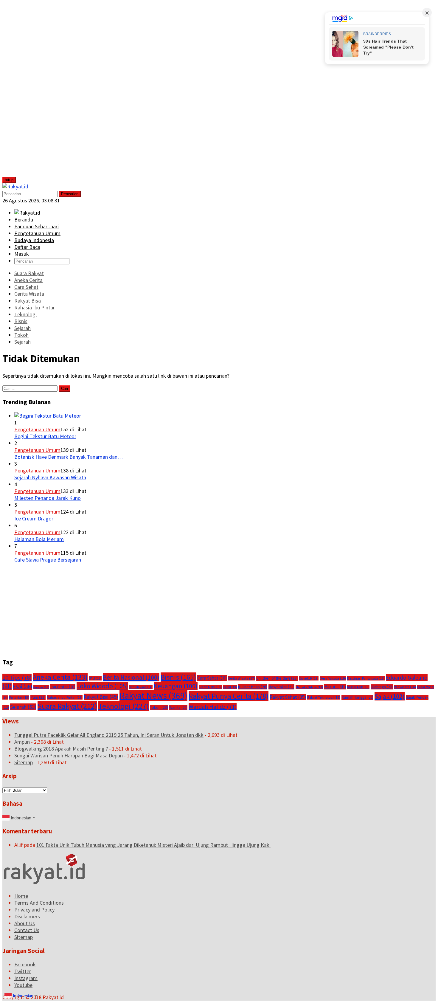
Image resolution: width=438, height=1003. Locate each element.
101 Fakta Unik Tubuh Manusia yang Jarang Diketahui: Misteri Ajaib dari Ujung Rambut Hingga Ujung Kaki (153, 844)
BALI (95, 678)
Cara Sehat (212, 678)
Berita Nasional (131, 677)
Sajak (390, 696)
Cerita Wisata (241, 678)
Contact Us (26, 930)
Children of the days (277, 678)
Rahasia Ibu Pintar (65, 697)
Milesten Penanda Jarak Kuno (47, 497)
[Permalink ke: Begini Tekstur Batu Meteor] (47, 415)
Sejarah (23, 706)
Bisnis (178, 677)
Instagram (26, 978)
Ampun (22, 741)
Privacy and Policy (34, 909)
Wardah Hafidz (213, 706)
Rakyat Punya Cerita (228, 696)
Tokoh (159, 707)
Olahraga (382, 686)
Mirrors (335, 686)
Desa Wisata (333, 678)
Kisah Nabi (210, 687)
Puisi (38, 697)
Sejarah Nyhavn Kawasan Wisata (50, 477)
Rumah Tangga (357, 697)
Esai (22, 686)
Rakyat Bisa (101, 697)
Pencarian (69, 194)
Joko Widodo (102, 686)
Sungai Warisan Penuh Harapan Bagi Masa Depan (68, 755)
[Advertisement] (47, 91)
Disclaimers (27, 916)
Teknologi (123, 706)
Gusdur (41, 687)
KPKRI (230, 687)
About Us (24, 923)
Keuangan (176, 686)
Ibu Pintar (62, 686)
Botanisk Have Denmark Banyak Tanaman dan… (68, 456)
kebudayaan (141, 687)
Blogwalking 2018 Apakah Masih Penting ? (61, 748)
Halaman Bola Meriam (39, 539)
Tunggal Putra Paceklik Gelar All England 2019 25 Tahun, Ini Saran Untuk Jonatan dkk (109, 734)
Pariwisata (405, 687)
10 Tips (17, 677)
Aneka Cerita (60, 677)
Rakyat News (153, 695)
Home (21, 895)
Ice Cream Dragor (33, 518)
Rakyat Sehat (288, 697)
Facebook (25, 964)
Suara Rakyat (67, 706)
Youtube (23, 985)
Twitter (22, 971)
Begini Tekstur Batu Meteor (45, 436)
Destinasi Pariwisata (366, 678)
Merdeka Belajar (309, 687)
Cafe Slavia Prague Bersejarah (47, 559)
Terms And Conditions (39, 902)
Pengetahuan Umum (37, 429)
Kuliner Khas (252, 686)
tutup (9, 180)
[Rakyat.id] (15, 186)
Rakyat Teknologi (323, 697)
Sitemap (23, 762)
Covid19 (309, 678)
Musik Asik (358, 687)
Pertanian (19, 697)
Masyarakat (281, 686)
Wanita (178, 707)
